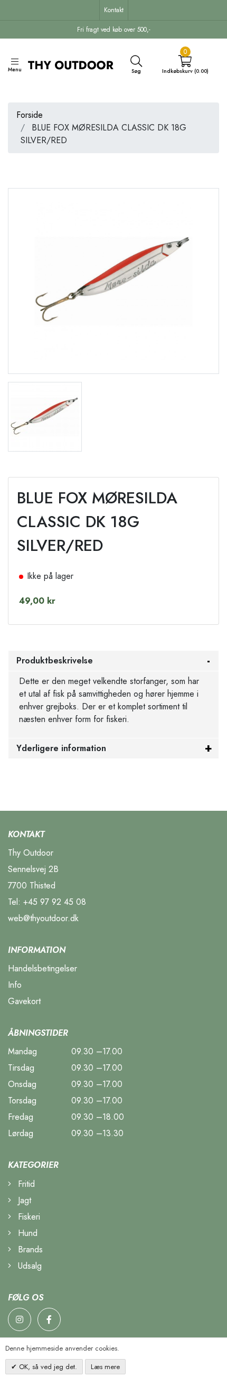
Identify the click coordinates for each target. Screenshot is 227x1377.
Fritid (25, 1184)
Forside (29, 115)
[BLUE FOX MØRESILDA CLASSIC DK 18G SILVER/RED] (44, 415)
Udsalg (28, 1266)
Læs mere (105, 1367)
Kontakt (114, 10)
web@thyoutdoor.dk (43, 918)
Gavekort (24, 1001)
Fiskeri (27, 1217)
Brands (29, 1249)
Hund (26, 1233)
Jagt (23, 1200)
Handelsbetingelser (42, 968)
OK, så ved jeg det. (47, 1367)
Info (15, 985)
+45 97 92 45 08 (54, 902)
